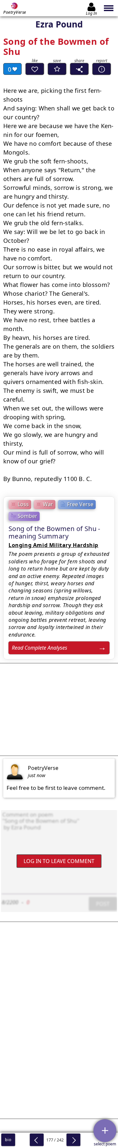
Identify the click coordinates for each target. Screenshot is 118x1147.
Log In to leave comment (59, 860)
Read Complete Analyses (39, 647)
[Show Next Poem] (73, 1140)
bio (8, 1139)
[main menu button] (109, 8)
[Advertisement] (59, 709)
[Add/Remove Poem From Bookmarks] (57, 69)
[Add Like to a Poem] (35, 69)
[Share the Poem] (79, 69)
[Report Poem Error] (101, 69)
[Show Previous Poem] (37, 1140)
